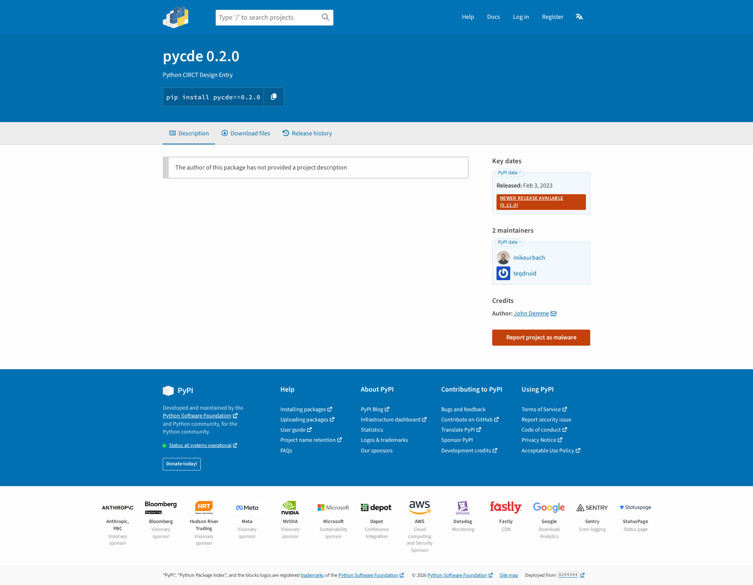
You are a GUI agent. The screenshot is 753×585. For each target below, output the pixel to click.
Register (553, 17)
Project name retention (308, 440)
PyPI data (507, 172)
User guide (293, 430)
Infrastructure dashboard (390, 420)
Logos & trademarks (384, 440)
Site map (509, 575)
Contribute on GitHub (467, 420)
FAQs (286, 450)
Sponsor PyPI (457, 440)
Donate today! (181, 463)
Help (468, 17)
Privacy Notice (539, 440)
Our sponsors (377, 450)
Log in (521, 17)
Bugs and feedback (463, 409)
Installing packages (303, 409)
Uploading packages (304, 420)
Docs (493, 17)
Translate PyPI (458, 430)
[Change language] (579, 17)
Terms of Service (541, 409)
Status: (200, 445)
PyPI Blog (372, 409)
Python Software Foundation (197, 416)
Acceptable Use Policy (548, 450)
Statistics (372, 430)
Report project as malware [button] (541, 337)
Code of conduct (541, 430)
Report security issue (546, 420)
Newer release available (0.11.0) (531, 202)
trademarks (312, 575)
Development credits (466, 450)
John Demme (531, 313)
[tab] (189, 133)
